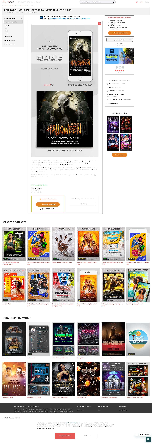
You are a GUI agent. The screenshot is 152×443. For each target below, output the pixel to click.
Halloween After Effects (109, 397)
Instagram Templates (10, 22)
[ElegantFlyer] (8, 2)
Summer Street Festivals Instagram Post (38, 263)
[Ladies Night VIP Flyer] (126, 142)
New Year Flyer (81, 397)
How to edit (127, 99)
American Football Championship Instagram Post (63, 305)
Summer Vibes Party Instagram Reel (87, 305)
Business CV (31, 358)
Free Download (82, 203)
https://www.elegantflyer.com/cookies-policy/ (80, 426)
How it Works (123, 410)
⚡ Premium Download (48, 204)
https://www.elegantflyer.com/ (72, 422)
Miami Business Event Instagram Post (112, 263)
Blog (99, 410)
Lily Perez (118, 87)
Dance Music (6, 358)
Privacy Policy (51, 428)
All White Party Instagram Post (62, 262)
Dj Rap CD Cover (82, 358)
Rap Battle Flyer (7, 397)
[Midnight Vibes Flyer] (113, 124)
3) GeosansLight (36, 192)
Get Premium (119, 155)
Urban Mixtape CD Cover (60, 358)
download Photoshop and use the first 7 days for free (70, 18)
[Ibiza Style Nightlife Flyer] (113, 142)
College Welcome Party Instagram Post (38, 305)
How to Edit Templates (33, 2)
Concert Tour (6, 304)
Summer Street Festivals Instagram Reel (137, 263)
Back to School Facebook (134, 397)
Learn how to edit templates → (119, 45)
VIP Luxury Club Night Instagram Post (112, 305)
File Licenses (80, 410)
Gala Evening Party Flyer (59, 397)
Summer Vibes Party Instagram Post (87, 263)
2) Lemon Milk (35, 190)
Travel (128, 358)
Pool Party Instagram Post (135, 304)
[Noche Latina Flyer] (126, 124)
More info (121, 91)
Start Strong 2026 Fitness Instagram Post (10, 263)
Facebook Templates (10, 18)
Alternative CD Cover (34, 397)
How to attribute (112, 96)
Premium (140, 2)
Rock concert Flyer (108, 358)
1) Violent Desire (36, 188)
